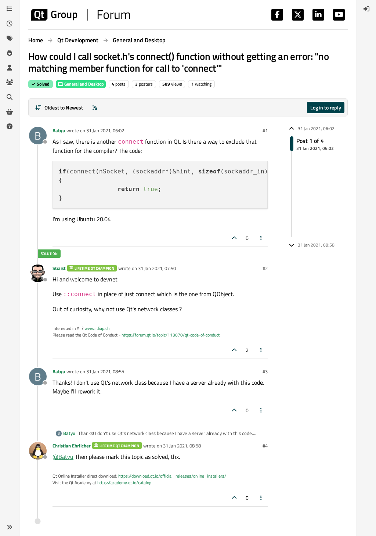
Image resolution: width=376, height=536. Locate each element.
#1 (265, 130)
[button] (9, 527)
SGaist (59, 268)
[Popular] (9, 53)
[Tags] (9, 38)
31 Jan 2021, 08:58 (182, 445)
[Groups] (9, 82)
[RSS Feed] (94, 107)
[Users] (9, 67)
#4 (265, 445)
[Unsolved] (9, 126)
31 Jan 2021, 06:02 (105, 130)
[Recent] (9, 23)
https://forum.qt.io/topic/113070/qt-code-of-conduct (171, 334)
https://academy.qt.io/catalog (124, 482)
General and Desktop (83, 83)
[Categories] (9, 9)
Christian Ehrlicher (72, 445)
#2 (265, 268)
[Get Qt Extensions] (9, 112)
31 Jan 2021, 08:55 (105, 371)
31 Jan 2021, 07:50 (157, 268)
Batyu (59, 130)
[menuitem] (366, 9)
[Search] (9, 97)
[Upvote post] (234, 238)
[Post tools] (261, 238)
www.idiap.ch (96, 328)
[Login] (366, 9)
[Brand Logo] (80, 15)
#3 (265, 371)
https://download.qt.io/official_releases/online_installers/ (172, 475)
